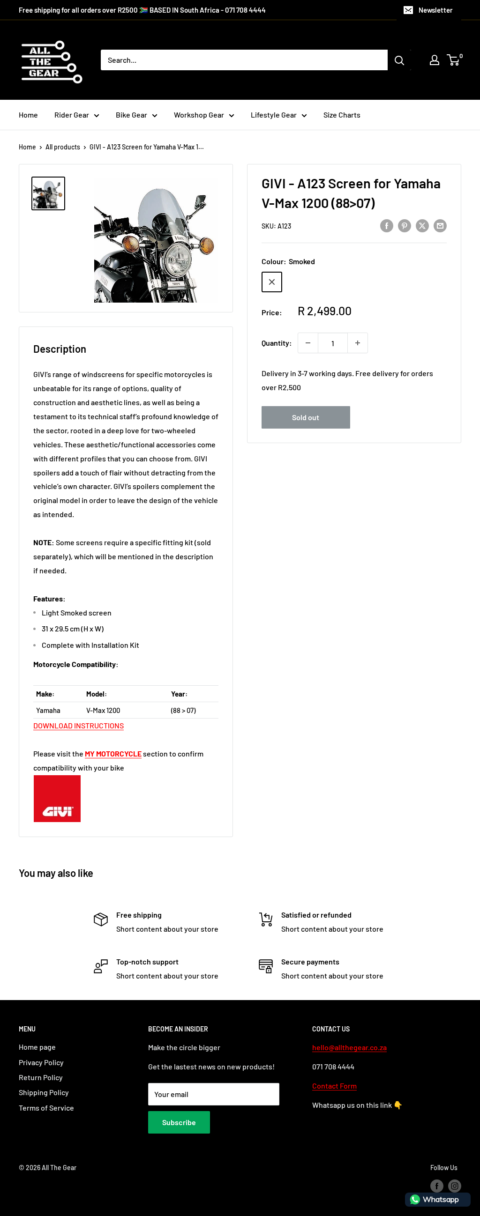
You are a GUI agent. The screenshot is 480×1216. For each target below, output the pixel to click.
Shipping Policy (44, 1092)
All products (62, 147)
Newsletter (436, 10)
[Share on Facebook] (386, 225)
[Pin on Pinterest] (404, 225)
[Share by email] (440, 225)
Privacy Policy (41, 1062)
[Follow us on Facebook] (436, 1186)
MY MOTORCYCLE (113, 753)
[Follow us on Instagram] (454, 1186)
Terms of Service (46, 1107)
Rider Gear (71, 114)
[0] (453, 60)
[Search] (399, 60)
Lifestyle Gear (274, 114)
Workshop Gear (199, 114)
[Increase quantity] (358, 343)
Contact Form (334, 1085)
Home (28, 114)
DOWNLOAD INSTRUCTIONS (78, 725)
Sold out (305, 417)
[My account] (434, 60)
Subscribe (179, 1122)
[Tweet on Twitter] (422, 225)
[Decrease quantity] (308, 343)
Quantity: (277, 342)
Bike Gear (131, 114)
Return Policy (41, 1077)
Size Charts (341, 114)
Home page (37, 1046)
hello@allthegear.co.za (349, 1047)
